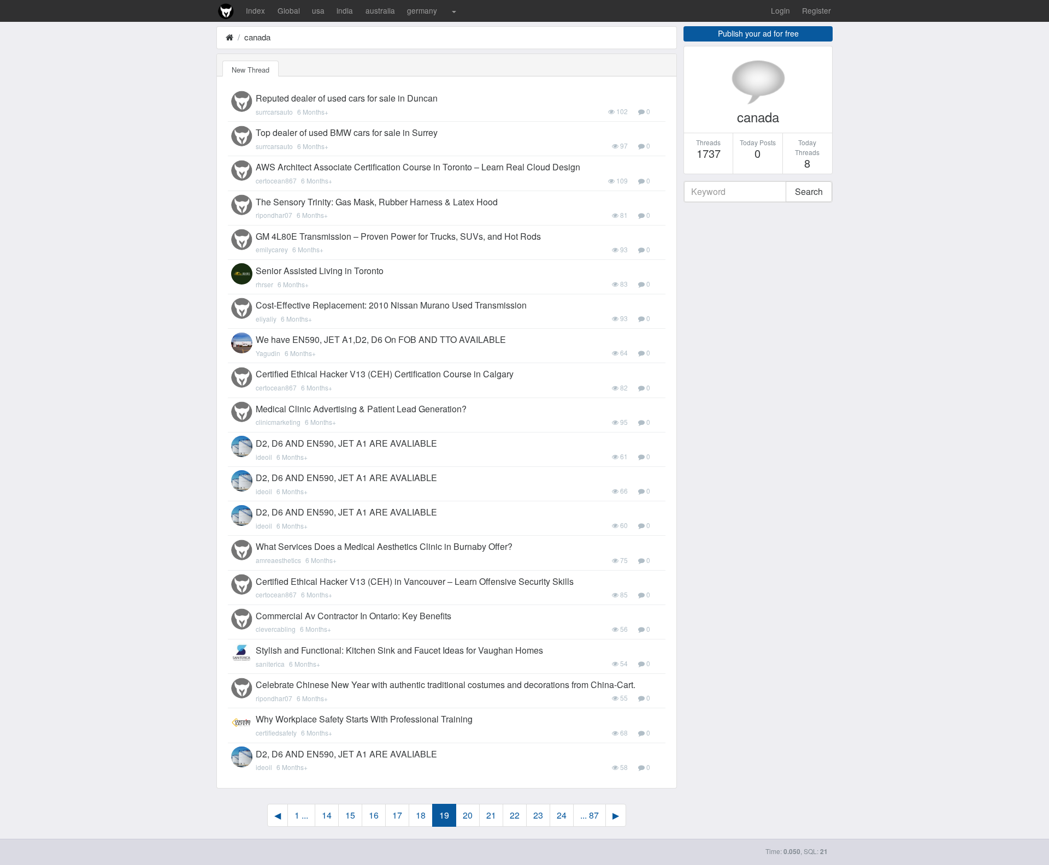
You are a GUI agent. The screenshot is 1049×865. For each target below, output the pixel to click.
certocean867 (276, 180)
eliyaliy (266, 318)
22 (515, 815)
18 (421, 815)
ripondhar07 (274, 215)
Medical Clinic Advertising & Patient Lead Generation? (361, 408)
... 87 (589, 815)
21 (491, 815)
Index (255, 10)
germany (422, 10)
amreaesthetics (278, 560)
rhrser (264, 284)
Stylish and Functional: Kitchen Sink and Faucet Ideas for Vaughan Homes (399, 650)
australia (380, 10)
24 (562, 815)
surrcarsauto (274, 111)
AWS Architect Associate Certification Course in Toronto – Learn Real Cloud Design (418, 167)
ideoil (264, 456)
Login (780, 10)
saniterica (270, 663)
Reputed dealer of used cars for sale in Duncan (347, 98)
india (345, 10)
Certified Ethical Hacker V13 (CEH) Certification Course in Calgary (385, 374)
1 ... (301, 815)
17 (397, 815)
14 (327, 815)
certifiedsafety (276, 732)
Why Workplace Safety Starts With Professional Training (364, 719)
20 (468, 815)
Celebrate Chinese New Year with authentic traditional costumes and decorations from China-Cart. (445, 684)
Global (289, 10)
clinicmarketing (278, 421)
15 (350, 815)
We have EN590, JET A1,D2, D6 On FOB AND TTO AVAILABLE (381, 339)
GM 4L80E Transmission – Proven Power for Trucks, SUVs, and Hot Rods (398, 236)
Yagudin (268, 353)
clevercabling (276, 628)
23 (538, 815)
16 (374, 815)
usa (318, 10)
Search (809, 191)
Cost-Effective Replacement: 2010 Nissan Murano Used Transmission (391, 305)
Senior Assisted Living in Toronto (320, 270)
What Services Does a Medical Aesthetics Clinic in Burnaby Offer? (384, 546)
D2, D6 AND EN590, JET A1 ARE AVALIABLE (346, 443)
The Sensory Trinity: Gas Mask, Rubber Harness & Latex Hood (377, 201)
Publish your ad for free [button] (758, 33)
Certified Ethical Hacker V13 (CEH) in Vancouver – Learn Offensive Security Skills (415, 581)
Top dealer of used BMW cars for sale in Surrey (347, 132)
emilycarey (272, 249)
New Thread (250, 69)
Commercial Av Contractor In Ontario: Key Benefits (353, 615)
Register (816, 10)
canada (257, 37)
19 (444, 815)
